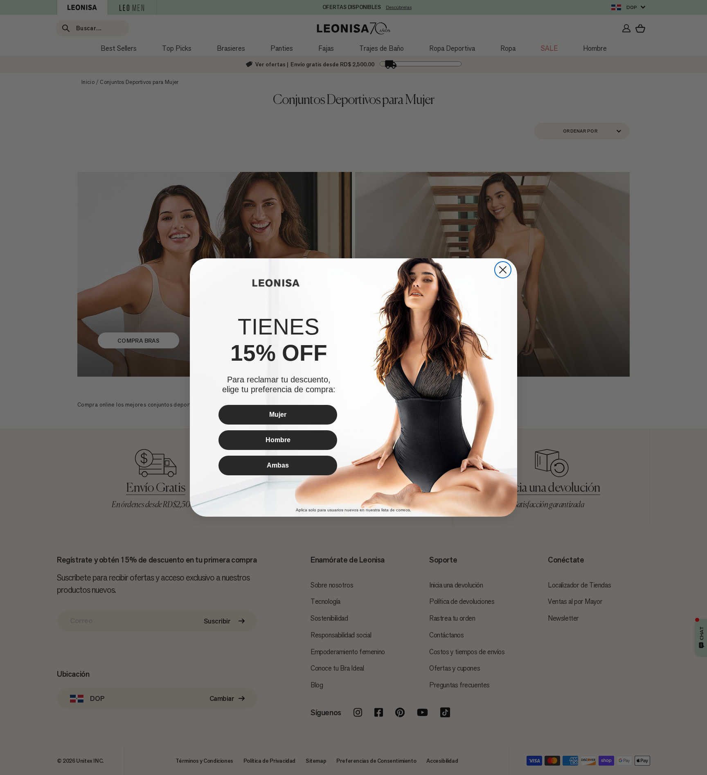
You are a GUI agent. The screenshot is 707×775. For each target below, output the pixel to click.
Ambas (278, 465)
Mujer (277, 414)
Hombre (278, 439)
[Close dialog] (503, 270)
